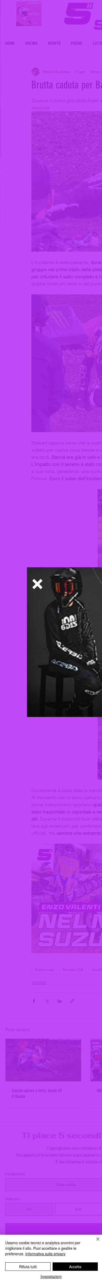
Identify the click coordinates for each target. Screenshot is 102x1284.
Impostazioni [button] (51, 1276)
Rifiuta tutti (28, 1266)
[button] (37, 584)
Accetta (75, 1266)
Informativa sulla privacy (45, 1253)
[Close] (94, 1242)
